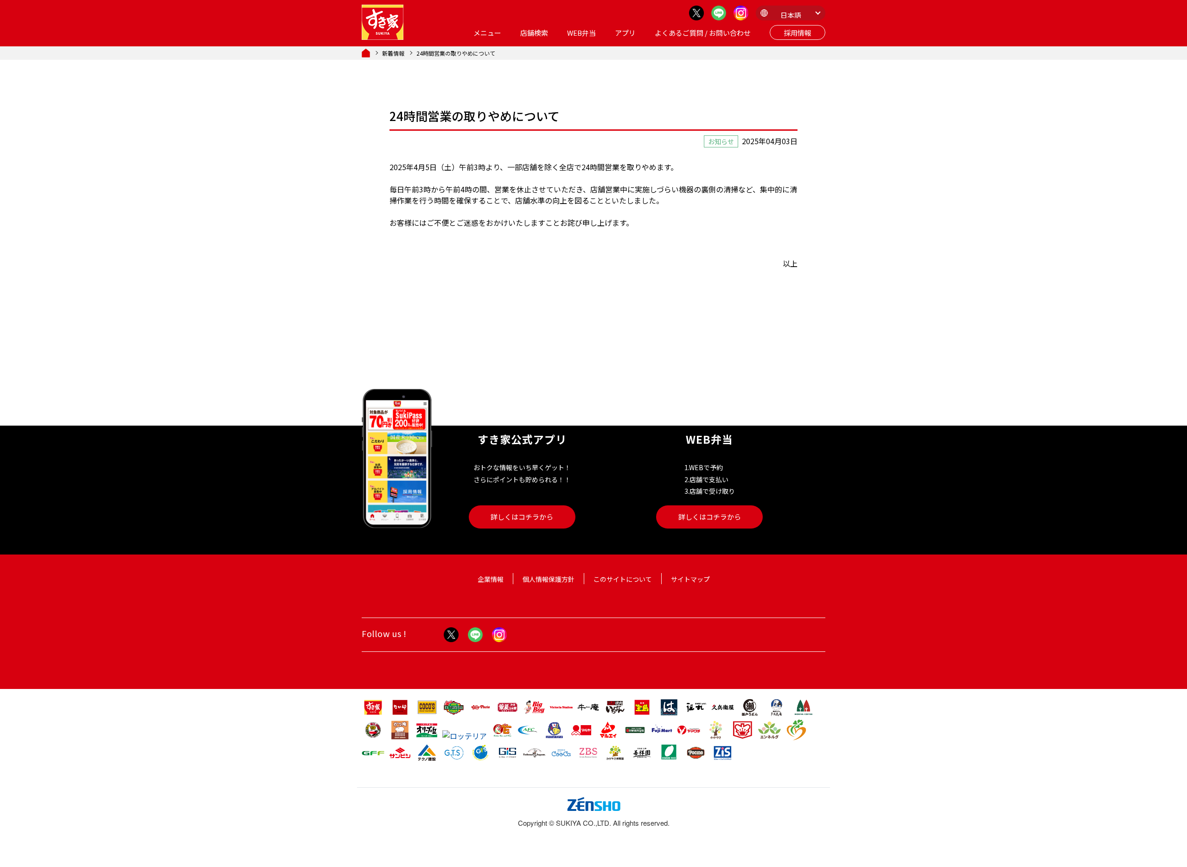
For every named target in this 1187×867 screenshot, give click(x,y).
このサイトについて (623, 579)
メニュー (487, 33)
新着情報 (393, 53)
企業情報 (491, 579)
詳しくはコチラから (522, 517)
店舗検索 (534, 33)
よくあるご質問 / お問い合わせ (703, 33)
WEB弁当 (581, 33)
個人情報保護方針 (548, 579)
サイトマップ (690, 579)
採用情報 (797, 33)
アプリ (625, 33)
